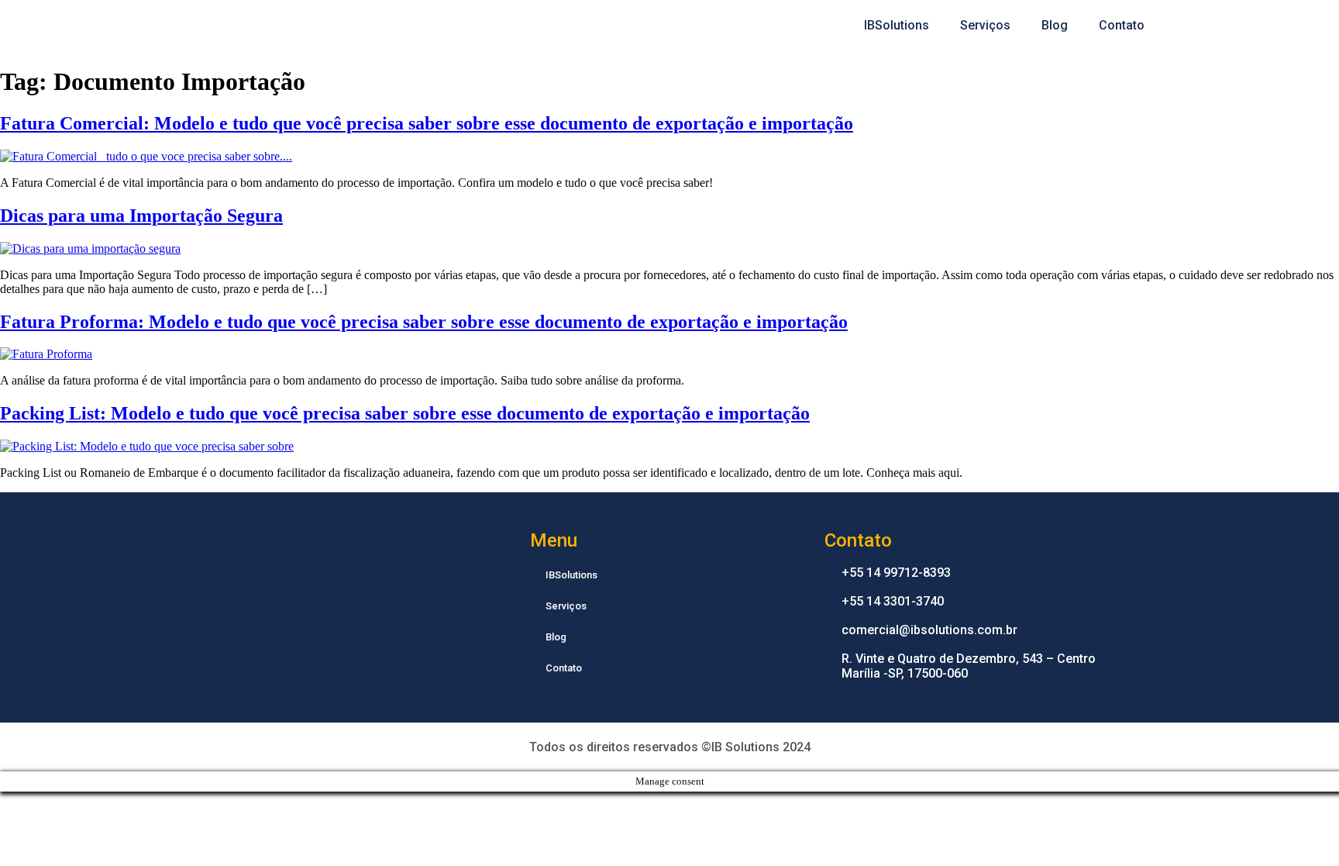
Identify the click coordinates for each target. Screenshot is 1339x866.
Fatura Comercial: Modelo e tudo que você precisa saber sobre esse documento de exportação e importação (426, 123)
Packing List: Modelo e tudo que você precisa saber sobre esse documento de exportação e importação (405, 413)
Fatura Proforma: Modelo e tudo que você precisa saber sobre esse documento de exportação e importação (424, 322)
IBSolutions (896, 25)
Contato (1122, 25)
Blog (1054, 25)
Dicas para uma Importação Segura (141, 215)
